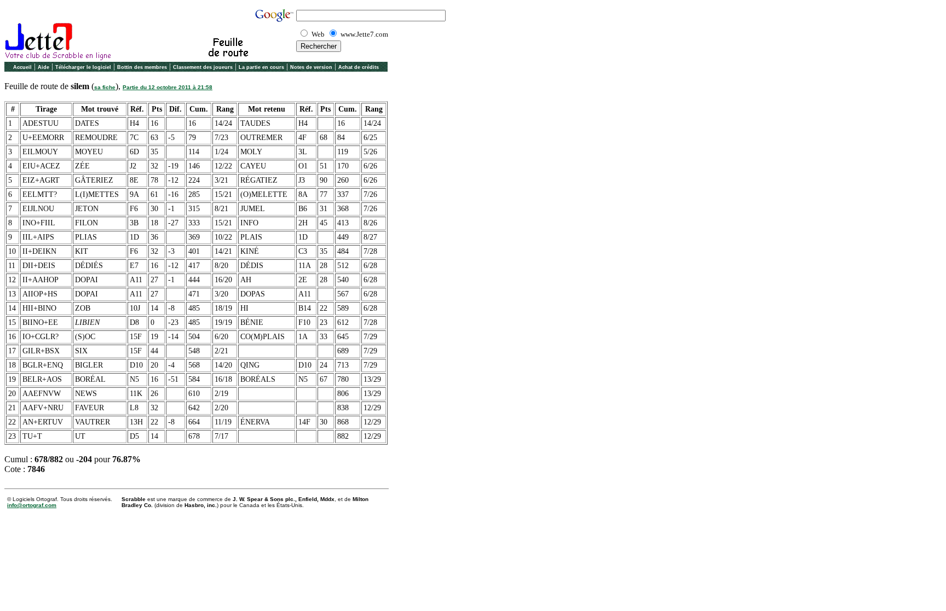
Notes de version (311, 67)
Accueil (22, 67)
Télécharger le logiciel (83, 67)
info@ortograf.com (31, 505)
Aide (43, 67)
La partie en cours (261, 67)
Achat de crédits (358, 67)
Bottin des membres (142, 67)
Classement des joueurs (203, 67)
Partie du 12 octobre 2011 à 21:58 (167, 87)
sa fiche (105, 87)
